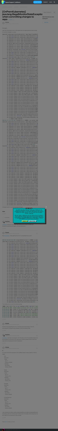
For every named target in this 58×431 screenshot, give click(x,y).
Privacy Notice (26, 217)
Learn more (31, 213)
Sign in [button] (50, 2)
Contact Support (37, 2)
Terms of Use (35, 217)
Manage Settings (32, 221)
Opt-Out (37, 218)
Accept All (25, 221)
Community (45, 2)
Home (3, 2)
